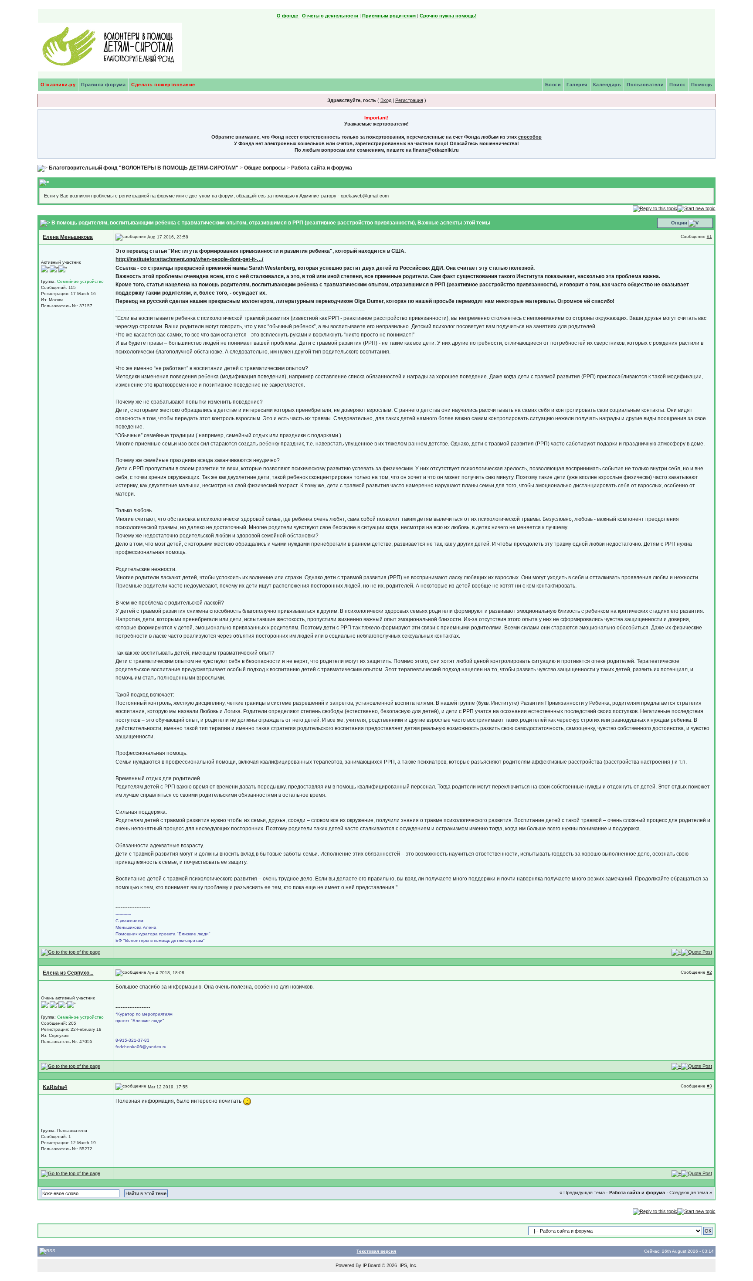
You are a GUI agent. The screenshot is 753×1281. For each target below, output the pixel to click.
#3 (709, 1086)
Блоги (553, 84)
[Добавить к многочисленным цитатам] (676, 952)
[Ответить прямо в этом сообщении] (696, 952)
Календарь (607, 84)
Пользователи (645, 84)
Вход (385, 100)
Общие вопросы (264, 168)
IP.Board (371, 1265)
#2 (709, 972)
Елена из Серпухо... (68, 973)
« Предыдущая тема (582, 1192)
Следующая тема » (690, 1192)
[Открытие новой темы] (696, 208)
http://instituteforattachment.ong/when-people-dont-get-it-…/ (189, 259)
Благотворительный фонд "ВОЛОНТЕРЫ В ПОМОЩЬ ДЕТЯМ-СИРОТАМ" (143, 168)
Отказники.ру (58, 84)
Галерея (576, 84)
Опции (679, 222)
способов (530, 136)
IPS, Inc (408, 1265)
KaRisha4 (55, 1087)
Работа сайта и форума (321, 168)
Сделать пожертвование (163, 84)
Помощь (701, 84)
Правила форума (103, 84)
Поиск (677, 84)
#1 (709, 236)
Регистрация (409, 100)
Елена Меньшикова (68, 237)
